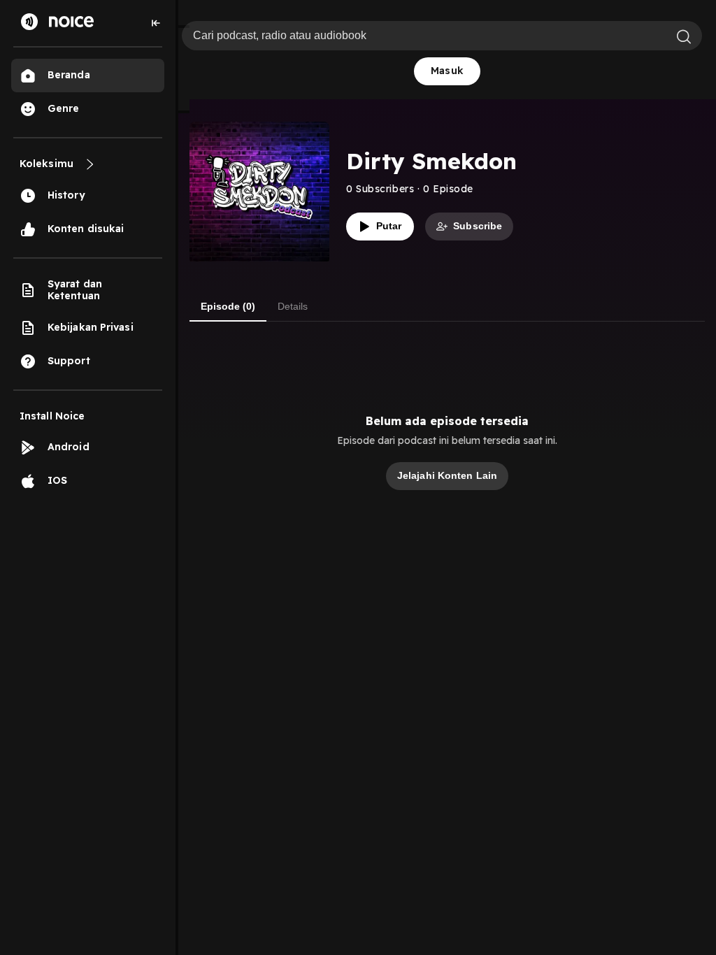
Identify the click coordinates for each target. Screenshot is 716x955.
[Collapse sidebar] (156, 23)
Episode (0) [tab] (228, 306)
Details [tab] (293, 306)
